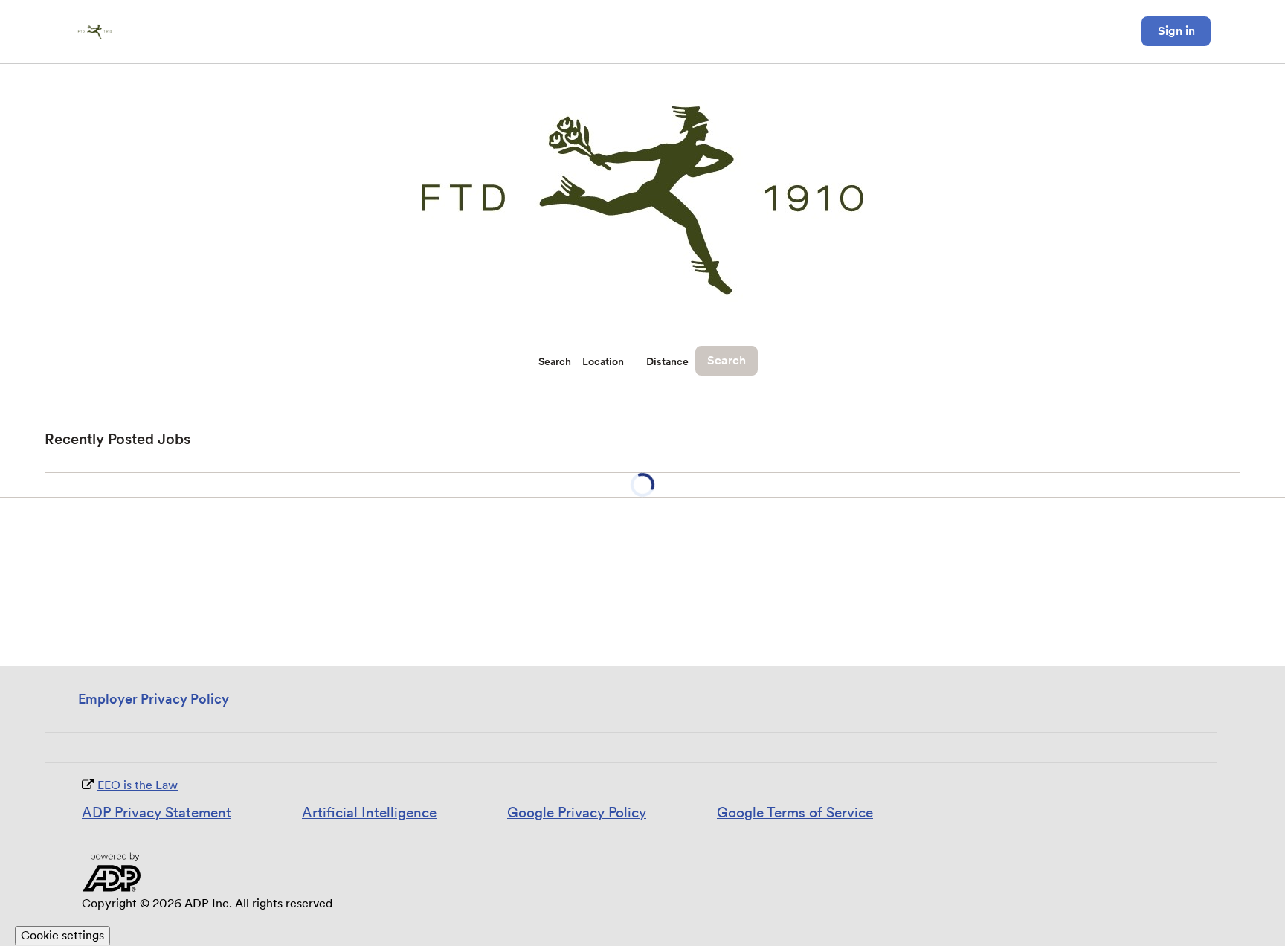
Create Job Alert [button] (1182, 440)
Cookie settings (62, 935)
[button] (622, 375)
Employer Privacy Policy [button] (153, 699)
